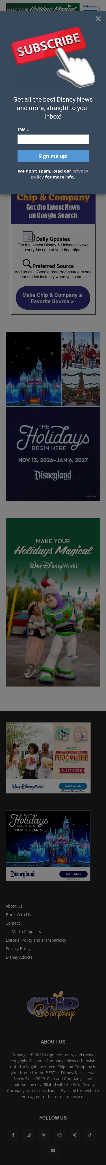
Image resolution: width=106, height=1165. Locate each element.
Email (23, 129)
